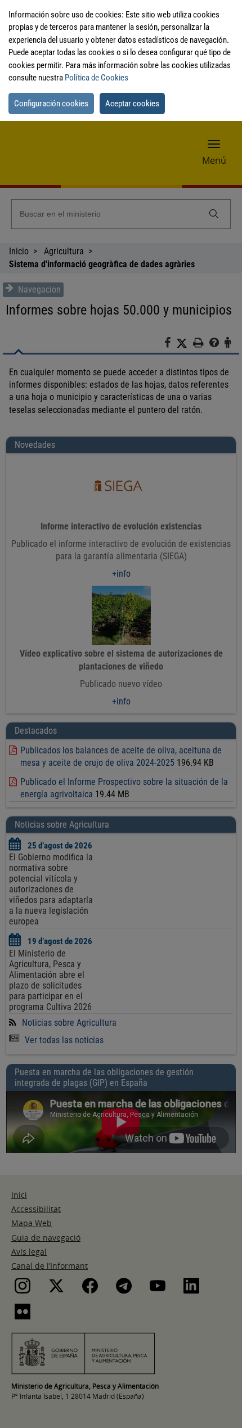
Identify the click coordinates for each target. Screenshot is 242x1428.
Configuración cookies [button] (51, 103)
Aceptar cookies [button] (132, 103)
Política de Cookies (96, 78)
